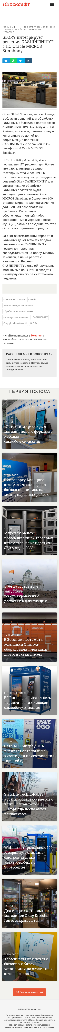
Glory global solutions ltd (15, 323)
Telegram (37, 335)
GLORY (33, 323)
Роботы (9, 581)
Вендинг (9, 528)
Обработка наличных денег (18, 311)
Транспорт (11, 475)
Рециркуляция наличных (16, 317)
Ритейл (18, 29)
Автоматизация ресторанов (18, 305)
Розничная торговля (8, 28)
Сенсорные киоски (16, 692)
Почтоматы (11, 634)
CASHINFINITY (40, 317)
